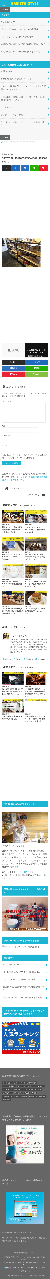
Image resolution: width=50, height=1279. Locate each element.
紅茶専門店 (33, 1096)
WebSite (8, 659)
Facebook (29, 659)
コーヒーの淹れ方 (9, 1086)
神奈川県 (24, 1096)
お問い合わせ (7, 71)
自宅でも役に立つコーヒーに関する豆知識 (20, 51)
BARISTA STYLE (25, 3)
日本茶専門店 (7, 1096)
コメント (7, 401)
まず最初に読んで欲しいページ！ (16, 79)
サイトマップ (7, 107)
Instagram (41, 659)
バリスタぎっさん (18, 635)
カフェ (16, 1083)
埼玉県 (27, 1093)
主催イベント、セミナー (32, 1090)
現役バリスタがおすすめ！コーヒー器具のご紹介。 (22, 123)
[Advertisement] (25, 204)
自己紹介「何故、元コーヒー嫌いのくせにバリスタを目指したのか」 (23, 98)
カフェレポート (19, 1267)
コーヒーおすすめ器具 (28, 1083)
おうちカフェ (7, 1083)
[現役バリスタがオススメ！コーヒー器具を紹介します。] (25, 929)
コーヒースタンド (38, 1086)
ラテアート (18, 1090)
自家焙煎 (42, 1096)
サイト (4, 445)
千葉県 (13, 1093)
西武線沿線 (7, 1100)
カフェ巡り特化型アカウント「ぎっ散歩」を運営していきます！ (23, 88)
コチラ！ (25, 1241)
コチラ (27, 872)
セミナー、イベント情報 (12, 115)
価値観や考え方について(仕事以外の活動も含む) (23, 44)
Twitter (18, 659)
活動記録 (8, 1267)
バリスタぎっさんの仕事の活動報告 (17, 36)
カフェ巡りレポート (10, 22)
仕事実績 (6, 1093)
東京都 (16, 1096)
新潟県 (34, 1093)
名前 (5, 426)
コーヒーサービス (23, 1086)
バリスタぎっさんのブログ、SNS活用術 (19, 29)
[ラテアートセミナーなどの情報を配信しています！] (20, 947)
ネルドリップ (7, 1090)
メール (6, 435)
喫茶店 (20, 1093)
